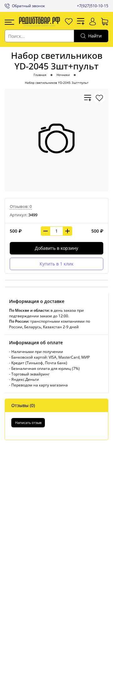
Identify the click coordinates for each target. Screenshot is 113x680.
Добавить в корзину (56, 248)
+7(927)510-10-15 (92, 5)
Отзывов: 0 (21, 206)
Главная (40, 75)
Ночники (63, 75)
